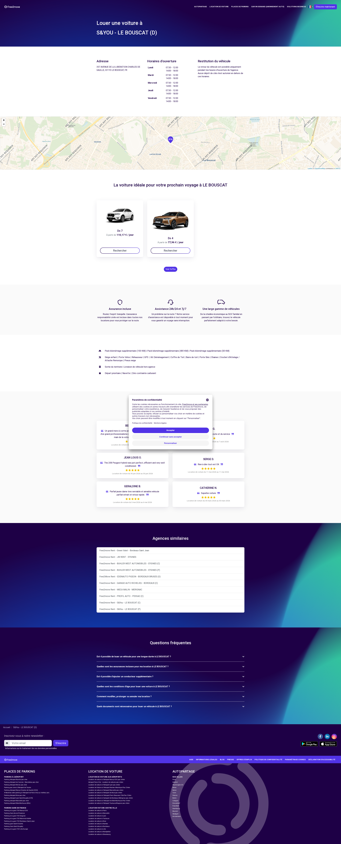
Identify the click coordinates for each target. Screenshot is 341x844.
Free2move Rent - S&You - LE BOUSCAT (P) (120, 609)
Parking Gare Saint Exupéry (13, 826)
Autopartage (200, 7)
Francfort (175, 806)
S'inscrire (60, 743)
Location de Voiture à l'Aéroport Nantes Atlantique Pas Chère (109, 787)
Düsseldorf (176, 803)
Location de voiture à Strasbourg (99, 834)
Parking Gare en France (15, 808)
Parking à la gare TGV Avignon (15, 816)
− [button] (4, 124)
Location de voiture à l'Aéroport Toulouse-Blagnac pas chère (108, 803)
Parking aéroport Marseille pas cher (16, 801)
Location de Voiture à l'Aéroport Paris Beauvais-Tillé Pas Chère (109, 795)
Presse (230, 760)
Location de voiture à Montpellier (99, 832)
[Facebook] (320, 736)
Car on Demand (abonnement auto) (267, 7)
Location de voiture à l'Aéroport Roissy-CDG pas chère (106, 779)
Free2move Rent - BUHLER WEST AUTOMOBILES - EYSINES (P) (129, 570)
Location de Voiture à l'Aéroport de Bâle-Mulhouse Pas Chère (109, 801)
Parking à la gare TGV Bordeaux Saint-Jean (19, 821)
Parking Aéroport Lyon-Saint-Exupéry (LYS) (18, 798)
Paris (174, 779)
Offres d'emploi (244, 760)
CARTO (337, 168)
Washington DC (177, 785)
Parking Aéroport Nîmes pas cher (15, 785)
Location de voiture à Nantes (98, 824)
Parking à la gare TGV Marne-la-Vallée (17, 818)
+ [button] (4, 120)
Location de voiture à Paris (97, 810)
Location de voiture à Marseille (98, 813)
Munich (175, 811)
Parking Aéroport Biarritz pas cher (15, 779)
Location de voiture (219, 7)
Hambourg (176, 808)
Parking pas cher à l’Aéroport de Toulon (17, 787)
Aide (191, 760)
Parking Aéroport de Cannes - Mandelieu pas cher (21, 782)
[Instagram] (334, 736)
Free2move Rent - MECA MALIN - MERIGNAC (120, 589)
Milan (174, 787)
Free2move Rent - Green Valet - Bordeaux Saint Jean (124, 550)
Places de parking (240, 7)
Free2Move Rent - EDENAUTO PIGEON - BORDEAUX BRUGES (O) (130, 576)
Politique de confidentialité (268, 760)
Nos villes (177, 777)
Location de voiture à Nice (97, 821)
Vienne (174, 795)
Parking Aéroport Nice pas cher (14, 795)
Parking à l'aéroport (14, 777)
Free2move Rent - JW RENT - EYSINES (117, 557)
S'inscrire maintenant (325, 6)
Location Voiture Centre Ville (102, 808)
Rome (174, 790)
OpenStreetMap (320, 168)
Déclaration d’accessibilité (321, 760)
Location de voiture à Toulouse (98, 818)
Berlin (174, 798)
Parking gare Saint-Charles (13, 824)
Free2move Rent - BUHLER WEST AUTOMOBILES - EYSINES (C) (129, 563)
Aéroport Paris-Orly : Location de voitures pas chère (105, 782)
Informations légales (206, 760)
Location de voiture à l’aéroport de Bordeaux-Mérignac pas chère (110, 798)
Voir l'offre (171, 269)
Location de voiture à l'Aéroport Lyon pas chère (104, 785)
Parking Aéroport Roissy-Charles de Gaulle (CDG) (21, 790)
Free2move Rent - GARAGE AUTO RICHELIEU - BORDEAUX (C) (128, 583)
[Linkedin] (327, 736)
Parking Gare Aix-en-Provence (14, 813)
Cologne (175, 801)
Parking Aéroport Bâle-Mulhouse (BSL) (17, 803)
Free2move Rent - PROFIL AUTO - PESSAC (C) (121, 596)
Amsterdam (176, 816)
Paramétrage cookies (295, 760)
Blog (222, 760)
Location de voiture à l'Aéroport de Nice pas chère (105, 793)
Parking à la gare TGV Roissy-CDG (16, 810)
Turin (174, 793)
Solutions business (296, 7)
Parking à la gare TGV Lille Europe (16, 829)
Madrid (175, 782)
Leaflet (310, 168)
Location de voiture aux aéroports (105, 777)
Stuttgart (175, 814)
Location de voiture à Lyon (97, 816)
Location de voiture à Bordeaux (99, 826)
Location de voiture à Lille (97, 829)
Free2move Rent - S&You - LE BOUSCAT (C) (119, 602)
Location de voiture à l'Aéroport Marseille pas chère (105, 790)
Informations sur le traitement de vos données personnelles (31, 748)
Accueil (6, 727)
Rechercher (120, 250)
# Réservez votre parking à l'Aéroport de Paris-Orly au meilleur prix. (27, 793)
